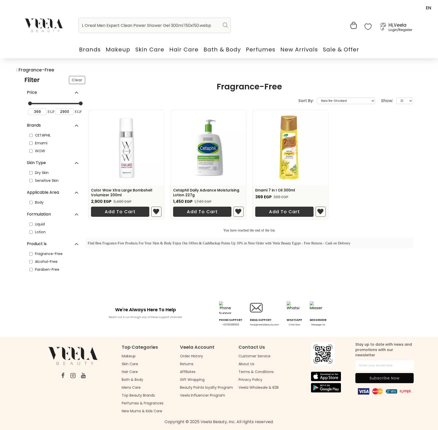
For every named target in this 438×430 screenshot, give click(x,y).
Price (32, 92)
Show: (387, 101)
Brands (34, 125)
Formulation (39, 214)
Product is (37, 244)
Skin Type (36, 163)
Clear (77, 80)
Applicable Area (43, 192)
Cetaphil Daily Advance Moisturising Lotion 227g (206, 192)
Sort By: (306, 101)
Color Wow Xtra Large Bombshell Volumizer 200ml (121, 192)
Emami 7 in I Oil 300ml (275, 190)
